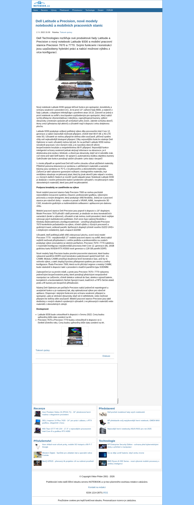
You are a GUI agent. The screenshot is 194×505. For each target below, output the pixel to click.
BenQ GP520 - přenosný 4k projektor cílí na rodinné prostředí (68, 461)
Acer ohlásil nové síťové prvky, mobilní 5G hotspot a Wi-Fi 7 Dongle (67, 445)
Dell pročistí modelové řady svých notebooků (126, 412)
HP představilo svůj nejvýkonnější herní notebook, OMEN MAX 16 (133, 421)
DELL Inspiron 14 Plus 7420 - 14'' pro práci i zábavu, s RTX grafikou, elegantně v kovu (67, 421)
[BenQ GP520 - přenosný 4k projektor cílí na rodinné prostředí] (38, 463)
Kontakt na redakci (97, 487)
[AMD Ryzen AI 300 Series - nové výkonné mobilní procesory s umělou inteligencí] (103, 463)
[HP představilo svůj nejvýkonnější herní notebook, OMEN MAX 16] (103, 422)
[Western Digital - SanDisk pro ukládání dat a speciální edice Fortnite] (38, 455)
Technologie (90, 10)
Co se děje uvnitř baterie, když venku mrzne (125, 453)
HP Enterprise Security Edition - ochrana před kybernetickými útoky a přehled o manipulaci (132, 445)
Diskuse (106, 356)
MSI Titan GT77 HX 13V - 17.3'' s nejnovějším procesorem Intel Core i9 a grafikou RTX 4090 (66, 430)
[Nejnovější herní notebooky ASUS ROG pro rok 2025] (103, 431)
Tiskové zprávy (66, 32)
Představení (64, 10)
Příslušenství (77, 10)
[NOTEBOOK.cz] (41, 7)
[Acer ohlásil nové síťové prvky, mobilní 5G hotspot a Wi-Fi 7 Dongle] (38, 446)
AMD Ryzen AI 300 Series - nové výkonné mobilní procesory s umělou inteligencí (133, 462)
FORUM (110, 10)
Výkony (54, 10)
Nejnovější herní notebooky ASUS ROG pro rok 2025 (129, 429)
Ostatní (100, 10)
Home (35, 10)
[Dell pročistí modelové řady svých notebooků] (103, 414)
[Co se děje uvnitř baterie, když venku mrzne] (103, 455)
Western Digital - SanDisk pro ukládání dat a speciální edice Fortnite (67, 454)
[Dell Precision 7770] (74, 347)
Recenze (44, 10)
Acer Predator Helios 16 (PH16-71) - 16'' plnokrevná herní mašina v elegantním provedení (66, 413)
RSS (105, 493)
